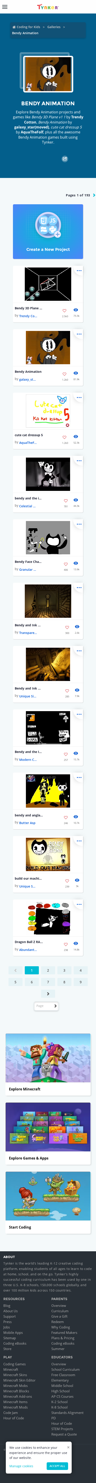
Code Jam (10, 1412)
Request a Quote (64, 1434)
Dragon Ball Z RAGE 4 (29, 942)
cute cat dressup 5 (29, 435)
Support (9, 1316)
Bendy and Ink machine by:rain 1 (29, 625)
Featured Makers (64, 1332)
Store (7, 1348)
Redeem (57, 1321)
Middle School (62, 1385)
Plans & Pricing (62, 1338)
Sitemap (9, 1338)
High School (60, 1391)
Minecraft (10, 1369)
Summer (58, 1348)
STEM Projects (62, 1429)
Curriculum (60, 1311)
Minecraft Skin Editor (19, 1380)
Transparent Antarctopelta (28, 633)
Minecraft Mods (15, 1407)
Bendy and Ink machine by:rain (29, 688)
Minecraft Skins (15, 1375)
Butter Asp (27, 823)
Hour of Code (13, 1418)
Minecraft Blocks (16, 1391)
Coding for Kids (28, 27)
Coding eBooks (14, 1343)
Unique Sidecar (28, 696)
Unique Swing (28, 886)
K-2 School (59, 1402)
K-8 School (59, 1407)
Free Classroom (63, 1375)
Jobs (6, 1327)
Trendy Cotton (28, 316)
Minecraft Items (15, 1402)
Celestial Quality (28, 506)
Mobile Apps (13, 1332)
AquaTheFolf (32, 132)
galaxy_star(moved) (31, 127)
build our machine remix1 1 (29, 878)
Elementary (60, 1380)
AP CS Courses (62, 1396)
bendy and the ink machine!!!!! (29, 498)
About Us (10, 1311)
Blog (6, 1305)
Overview (58, 1305)
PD (53, 1418)
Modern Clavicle (28, 759)
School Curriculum (65, 1369)
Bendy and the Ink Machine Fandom (29, 752)
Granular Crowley (28, 569)
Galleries (54, 27)
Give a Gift (59, 1316)
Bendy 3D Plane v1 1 (29, 308)
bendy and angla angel (29, 815)
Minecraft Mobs (15, 1385)
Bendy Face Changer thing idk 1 (29, 561)
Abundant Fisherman (28, 950)
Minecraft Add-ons (17, 1396)
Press (7, 1321)
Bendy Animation (28, 371)
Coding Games (14, 1364)
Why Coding (60, 1327)
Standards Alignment (67, 1412)
